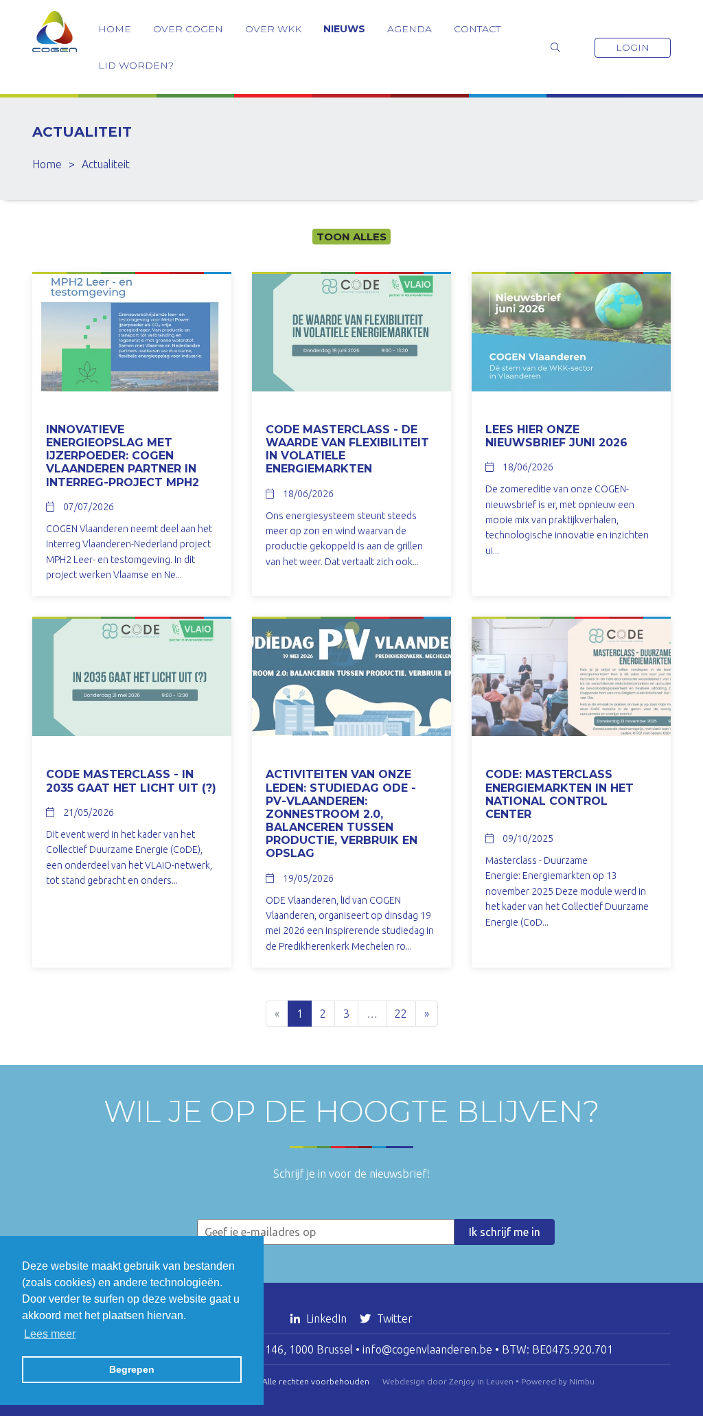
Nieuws (344, 29)
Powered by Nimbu (558, 1381)
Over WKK (273, 29)
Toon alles (351, 236)
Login (632, 47)
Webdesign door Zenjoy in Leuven (448, 1381)
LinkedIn (326, 1318)
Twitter (393, 1318)
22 (401, 1013)
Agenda (409, 29)
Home (114, 29)
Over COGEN (188, 29)
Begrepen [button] (131, 1369)
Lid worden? (136, 65)
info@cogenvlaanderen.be (427, 1349)
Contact (477, 29)
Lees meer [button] (50, 1334)
